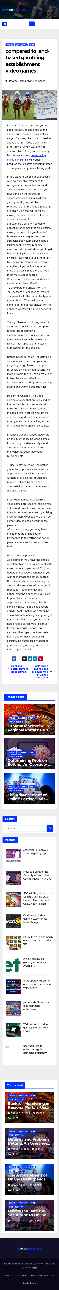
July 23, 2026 (19, 1185)
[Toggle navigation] (32, 23)
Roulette (22, 1275)
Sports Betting (15, 722)
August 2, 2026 (20, 1149)
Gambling (22, 718)
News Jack (50, 1263)
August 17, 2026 (21, 1113)
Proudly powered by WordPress (19, 1263)
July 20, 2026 (19, 1221)
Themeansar (31, 1267)
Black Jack (21, 45)
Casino (9, 45)
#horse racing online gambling (27, 80)
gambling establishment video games (19, 669)
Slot (32, 45)
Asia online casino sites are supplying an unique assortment (40, 672)
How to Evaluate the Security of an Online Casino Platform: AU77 (28, 1215)
